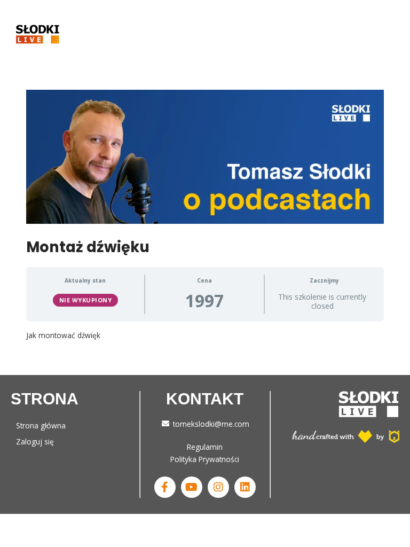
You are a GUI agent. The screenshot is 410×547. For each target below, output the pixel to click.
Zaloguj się (35, 441)
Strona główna (41, 425)
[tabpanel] (204, 335)
